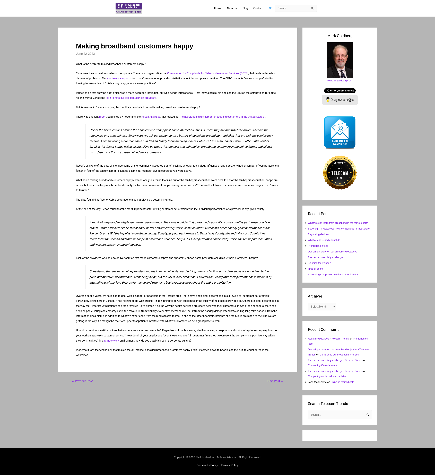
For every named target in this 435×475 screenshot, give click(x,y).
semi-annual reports (119, 78)
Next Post (275, 381)
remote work (111, 340)
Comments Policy (207, 465)
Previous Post (82, 381)
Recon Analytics (150, 116)
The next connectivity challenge (325, 257)
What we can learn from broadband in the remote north (338, 222)
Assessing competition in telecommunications (333, 274)
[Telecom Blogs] (340, 172)
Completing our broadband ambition (339, 354)
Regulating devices (318, 234)
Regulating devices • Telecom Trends (328, 338)
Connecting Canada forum (322, 365)
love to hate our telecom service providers (131, 97)
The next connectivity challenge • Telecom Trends (335, 360)
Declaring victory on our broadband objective (332, 251)
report (102, 116)
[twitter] (271, 7)
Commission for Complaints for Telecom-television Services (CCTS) (207, 73)
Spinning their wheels (319, 262)
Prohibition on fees (318, 245)
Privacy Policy (229, 465)
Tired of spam (315, 268)
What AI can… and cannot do (324, 240)
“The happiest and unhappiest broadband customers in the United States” (221, 116)
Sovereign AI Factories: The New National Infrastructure (339, 228)
